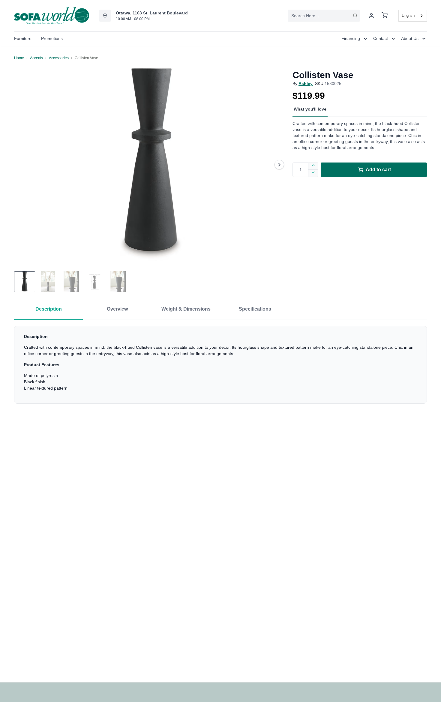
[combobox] (324, 16)
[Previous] (22, 164)
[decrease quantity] (313, 173)
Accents (36, 58)
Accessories (59, 58)
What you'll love (310, 109)
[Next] (279, 164)
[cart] (385, 15)
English (408, 15)
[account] (371, 16)
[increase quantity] (313, 166)
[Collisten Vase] (151, 164)
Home (19, 58)
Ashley (305, 83)
